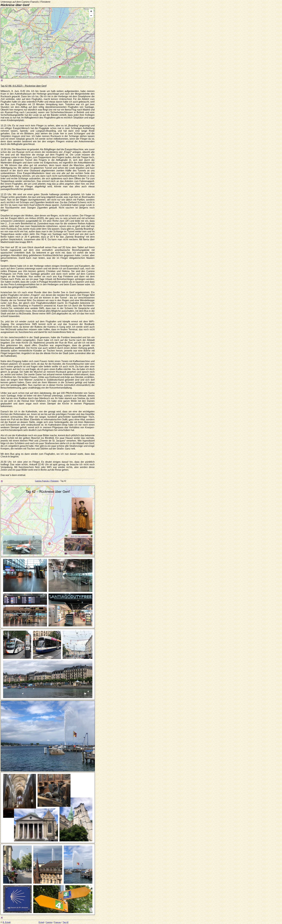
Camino (49, 922)
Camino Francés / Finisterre (47, 481)
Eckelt (41, 922)
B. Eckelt (7, 922)
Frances (57, 922)
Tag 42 (65, 922)
